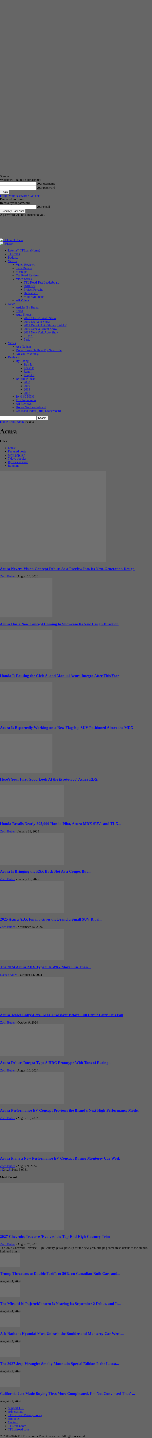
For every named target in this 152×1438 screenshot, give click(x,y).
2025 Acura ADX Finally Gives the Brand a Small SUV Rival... (51, 919)
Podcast (13, 257)
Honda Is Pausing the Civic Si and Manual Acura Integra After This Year (59, 676)
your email (43, 206)
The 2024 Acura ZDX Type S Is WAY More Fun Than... (45, 967)
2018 (27, 389)
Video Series (24, 279)
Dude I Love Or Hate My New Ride (39, 350)
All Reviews (23, 403)
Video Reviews (25, 264)
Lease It (29, 368)
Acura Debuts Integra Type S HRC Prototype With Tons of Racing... (55, 1063)
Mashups (21, 271)
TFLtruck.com (17, 1426)
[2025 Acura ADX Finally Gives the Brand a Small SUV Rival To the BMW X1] (32, 911)
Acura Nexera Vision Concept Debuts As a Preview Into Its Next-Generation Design (67, 569)
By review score (18, 462)
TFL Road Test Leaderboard (41, 282)
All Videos (22, 300)
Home (4, 421)
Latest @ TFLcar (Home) (24, 250)
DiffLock (29, 286)
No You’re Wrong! (27, 353)
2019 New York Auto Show (41, 332)
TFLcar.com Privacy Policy (25, 1415)
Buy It (28, 364)
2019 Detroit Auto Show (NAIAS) (45, 325)
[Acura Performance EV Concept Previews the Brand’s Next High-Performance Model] (32, 1103)
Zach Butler (7, 576)
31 (10, 1169)
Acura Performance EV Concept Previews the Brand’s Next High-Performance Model (69, 1110)
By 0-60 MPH (25, 396)
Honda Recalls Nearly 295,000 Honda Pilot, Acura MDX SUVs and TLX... (60, 824)
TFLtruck (14, 254)
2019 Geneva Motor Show (40, 328)
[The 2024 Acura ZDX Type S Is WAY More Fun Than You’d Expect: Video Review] (32, 959)
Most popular (16, 455)
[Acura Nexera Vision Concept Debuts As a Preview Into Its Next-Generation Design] (53, 561)
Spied (19, 311)
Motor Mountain (34, 296)
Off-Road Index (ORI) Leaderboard (38, 410)
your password (46, 187)
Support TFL (16, 1408)
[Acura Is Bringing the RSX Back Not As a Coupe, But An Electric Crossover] (32, 864)
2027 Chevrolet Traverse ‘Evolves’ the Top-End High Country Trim (55, 1236)
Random (13, 465)
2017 (27, 393)
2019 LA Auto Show (37, 321)
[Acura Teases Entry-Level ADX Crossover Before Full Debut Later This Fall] (32, 1007)
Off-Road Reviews (28, 275)
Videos (12, 261)
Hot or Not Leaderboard (31, 407)
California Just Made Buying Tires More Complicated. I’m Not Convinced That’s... (67, 1393)
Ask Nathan (23, 346)
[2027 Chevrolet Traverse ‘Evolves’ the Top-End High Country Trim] (32, 1228)
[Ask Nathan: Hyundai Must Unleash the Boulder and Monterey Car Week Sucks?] (10, 1326)
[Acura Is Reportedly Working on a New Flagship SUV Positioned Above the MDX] (26, 720)
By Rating (22, 361)
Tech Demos (24, 268)
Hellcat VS (31, 293)
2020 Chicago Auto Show (40, 318)
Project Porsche (33, 289)
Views (12, 343)
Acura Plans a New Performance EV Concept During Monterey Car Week (60, 1158)
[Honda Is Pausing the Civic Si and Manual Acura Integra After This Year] (26, 668)
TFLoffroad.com (18, 1429)
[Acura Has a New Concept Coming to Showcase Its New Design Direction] (26, 616)
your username (46, 183)
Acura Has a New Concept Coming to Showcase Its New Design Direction (59, 624)
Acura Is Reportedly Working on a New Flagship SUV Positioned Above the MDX (66, 728)
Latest (11, 447)
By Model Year (25, 378)
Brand (12, 421)
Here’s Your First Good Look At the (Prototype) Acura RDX (49, 779)
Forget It (29, 375)
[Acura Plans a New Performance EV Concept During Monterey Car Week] (32, 1150)
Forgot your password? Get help (20, 195)
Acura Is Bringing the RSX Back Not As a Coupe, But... (45, 871)
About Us (14, 1418)
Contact (13, 1422)
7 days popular (17, 458)
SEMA (28, 336)
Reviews (13, 357)
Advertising (15, 1411)
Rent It (28, 371)
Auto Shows (23, 314)
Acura (21, 421)
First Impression (26, 400)
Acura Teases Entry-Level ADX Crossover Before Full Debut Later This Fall (61, 1015)
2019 (27, 386)
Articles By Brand (27, 307)
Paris (27, 339)
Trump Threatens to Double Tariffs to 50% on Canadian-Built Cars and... (60, 1273)
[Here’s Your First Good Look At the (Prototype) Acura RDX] (26, 771)
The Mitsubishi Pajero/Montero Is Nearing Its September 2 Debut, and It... (60, 1304)
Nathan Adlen (8, 974)
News (11, 304)
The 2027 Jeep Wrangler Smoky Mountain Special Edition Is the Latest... (59, 1364)
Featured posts (17, 451)
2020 (27, 382)
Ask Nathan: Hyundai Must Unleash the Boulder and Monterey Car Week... (62, 1333)
